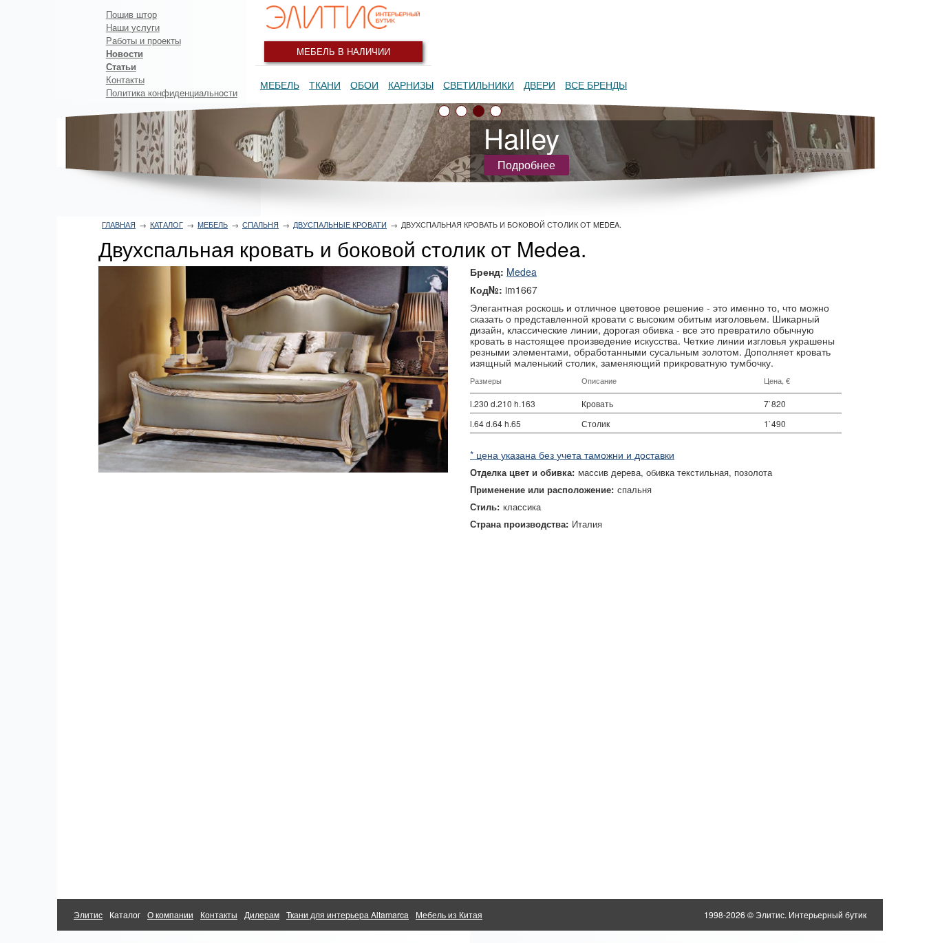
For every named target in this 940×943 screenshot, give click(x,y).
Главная (119, 224)
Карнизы (411, 84)
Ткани (325, 84)
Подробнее (526, 165)
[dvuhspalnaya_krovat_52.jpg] (273, 369)
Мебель (279, 84)
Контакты (125, 79)
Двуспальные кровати (340, 224)
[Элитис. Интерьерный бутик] (343, 17)
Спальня (260, 224)
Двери (539, 84)
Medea (521, 272)
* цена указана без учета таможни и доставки (572, 455)
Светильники (478, 84)
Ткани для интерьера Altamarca (347, 914)
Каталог (166, 224)
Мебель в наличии (343, 51)
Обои (364, 84)
